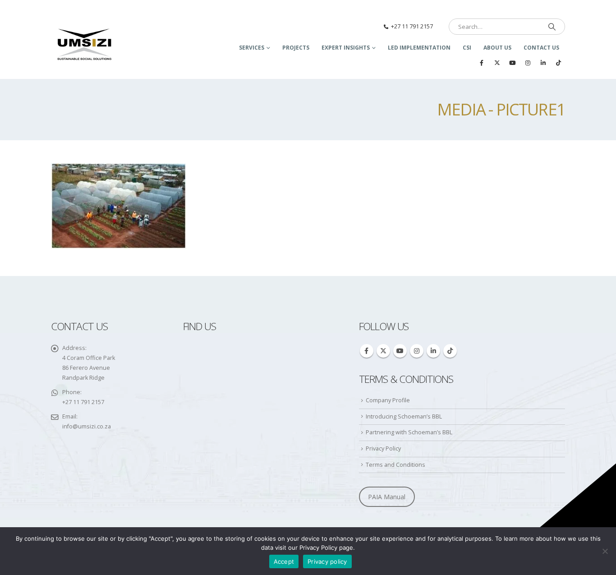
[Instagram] (527, 62)
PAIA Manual (386, 496)
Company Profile (388, 400)
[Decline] (604, 551)
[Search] (552, 26)
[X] (497, 62)
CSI (467, 47)
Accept (284, 561)
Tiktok (450, 351)
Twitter (383, 351)
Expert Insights (346, 47)
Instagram (416, 351)
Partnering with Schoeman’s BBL (409, 432)
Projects (295, 47)
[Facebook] (481, 62)
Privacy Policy (383, 448)
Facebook (366, 351)
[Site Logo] (85, 45)
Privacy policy (327, 561)
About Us (497, 47)
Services (251, 47)
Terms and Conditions (395, 465)
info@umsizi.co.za (86, 426)
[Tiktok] (558, 62)
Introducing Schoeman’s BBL (404, 416)
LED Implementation (419, 47)
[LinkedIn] (543, 62)
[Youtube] (512, 62)
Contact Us (541, 47)
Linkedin (433, 351)
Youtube (400, 351)
